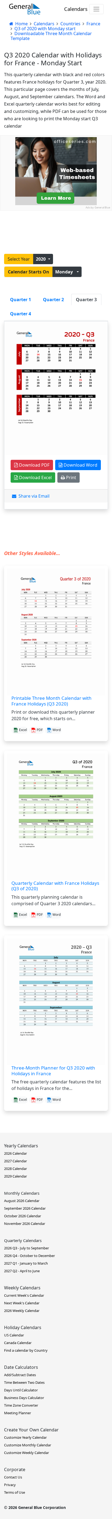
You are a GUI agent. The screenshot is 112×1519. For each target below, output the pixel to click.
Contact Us (13, 1477)
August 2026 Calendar (21, 1200)
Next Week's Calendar (21, 1303)
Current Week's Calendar (24, 1295)
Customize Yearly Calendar (25, 1437)
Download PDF (33, 465)
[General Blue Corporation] (24, 9)
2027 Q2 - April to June (22, 1270)
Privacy (10, 1484)
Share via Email (32, 496)
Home (21, 24)
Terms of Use (14, 1492)
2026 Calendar (15, 1153)
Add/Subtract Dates (20, 1374)
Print (70, 477)
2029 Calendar (15, 1176)
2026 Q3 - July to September (26, 1248)
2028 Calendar (15, 1168)
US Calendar (14, 1335)
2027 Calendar (15, 1160)
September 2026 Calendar (25, 1208)
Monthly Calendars (21, 1193)
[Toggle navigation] (96, 9)
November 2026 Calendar (24, 1223)
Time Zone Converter (21, 1405)
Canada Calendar (18, 1342)
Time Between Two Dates (24, 1382)
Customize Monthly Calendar (27, 1445)
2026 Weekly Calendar (21, 1310)
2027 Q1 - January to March (26, 1263)
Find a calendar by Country (26, 1350)
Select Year (19, 259)
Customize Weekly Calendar (26, 1452)
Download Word (80, 465)
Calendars (76, 8)
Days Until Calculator (21, 1390)
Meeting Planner (17, 1412)
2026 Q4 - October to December (29, 1255)
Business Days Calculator (24, 1397)
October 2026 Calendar (22, 1215)
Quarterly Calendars (23, 1240)
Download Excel (35, 477)
